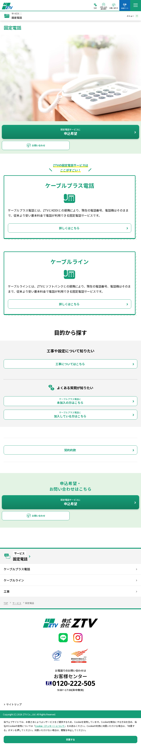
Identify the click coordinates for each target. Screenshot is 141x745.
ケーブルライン (14, 580)
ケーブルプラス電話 (17, 569)
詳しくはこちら (69, 228)
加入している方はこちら (70, 414)
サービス (16, 603)
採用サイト (125, 8)
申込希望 (70, 132)
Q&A (95, 8)
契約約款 (70, 450)
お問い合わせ (113, 8)
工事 (7, 591)
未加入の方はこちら (70, 401)
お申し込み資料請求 (103, 8)
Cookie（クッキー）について (50, 725)
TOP (6, 603)
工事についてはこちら (70, 364)
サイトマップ (14, 704)
